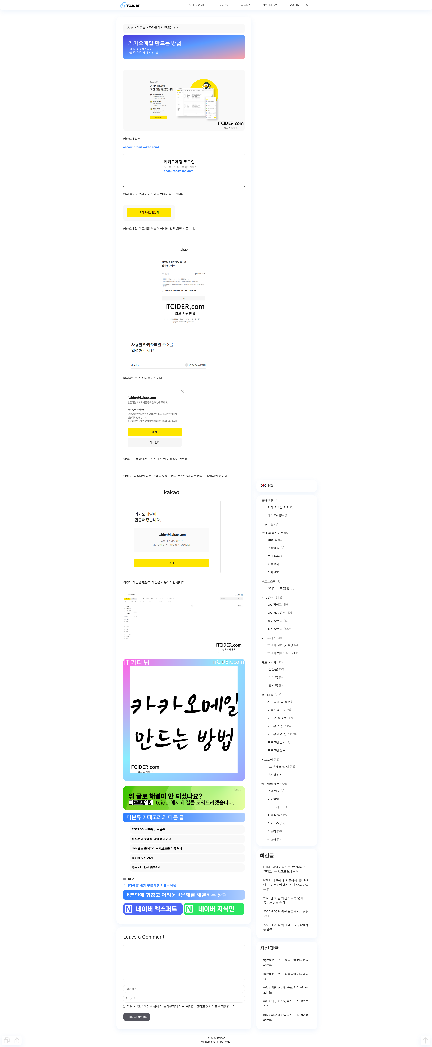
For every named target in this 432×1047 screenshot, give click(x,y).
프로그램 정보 (276, 750)
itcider (129, 27)
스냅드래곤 (274, 807)
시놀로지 (273, 564)
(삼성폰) (272, 669)
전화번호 (273, 572)
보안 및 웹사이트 (198, 5)
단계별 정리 (275, 774)
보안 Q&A (273, 556)
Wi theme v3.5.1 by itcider (216, 1041)
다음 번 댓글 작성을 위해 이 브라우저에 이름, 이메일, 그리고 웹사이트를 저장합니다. (181, 1006)
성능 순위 (224, 5)
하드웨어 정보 (270, 5)
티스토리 (267, 759)
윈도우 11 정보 (276, 726)
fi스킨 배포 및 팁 (278, 766)
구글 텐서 (273, 791)
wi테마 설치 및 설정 (280, 645)
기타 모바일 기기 (278, 507)
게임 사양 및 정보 (278, 701)
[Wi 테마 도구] (6, 1040)
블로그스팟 (268, 581)
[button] (307, 5)
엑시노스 (273, 823)
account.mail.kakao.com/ (141, 147)
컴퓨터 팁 (246, 5)
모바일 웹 (273, 547)
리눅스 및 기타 (276, 710)
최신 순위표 (275, 628)
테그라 (271, 839)
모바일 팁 (267, 500)
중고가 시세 (269, 662)
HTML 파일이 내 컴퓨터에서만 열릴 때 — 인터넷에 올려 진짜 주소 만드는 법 (286, 885)
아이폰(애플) (275, 515)
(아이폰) (272, 677)
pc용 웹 (272, 539)
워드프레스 (268, 638)
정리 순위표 (275, 620)
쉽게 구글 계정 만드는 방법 (158, 885)
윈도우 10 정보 (277, 718)
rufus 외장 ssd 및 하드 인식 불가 (284, 987)
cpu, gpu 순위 (276, 612)
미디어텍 (273, 799)
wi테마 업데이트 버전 (281, 653)
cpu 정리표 (274, 604)
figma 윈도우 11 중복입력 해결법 (284, 960)
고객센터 (294, 5)
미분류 (141, 27)
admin (267, 965)
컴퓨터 (271, 831)
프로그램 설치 (276, 742)
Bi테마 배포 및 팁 (278, 588)
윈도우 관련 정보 (278, 734)
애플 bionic (274, 815)
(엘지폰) (272, 685)
